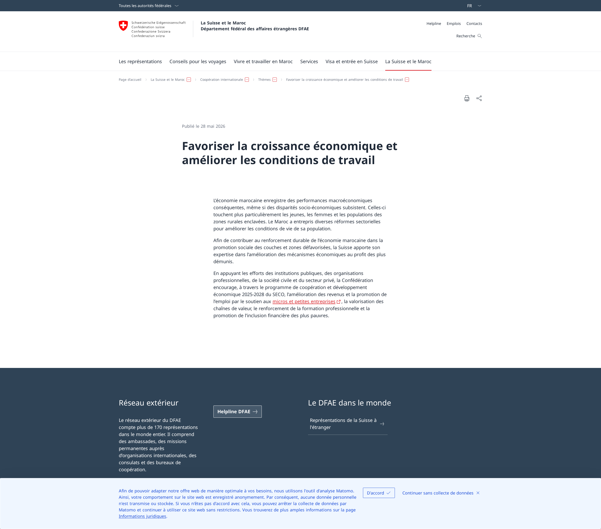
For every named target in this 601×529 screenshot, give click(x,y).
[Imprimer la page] (467, 98)
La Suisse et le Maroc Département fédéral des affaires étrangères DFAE (255, 25)
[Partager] (479, 98)
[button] (140, 61)
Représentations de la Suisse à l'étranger (343, 423)
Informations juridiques (142, 516)
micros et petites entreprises (304, 301)
